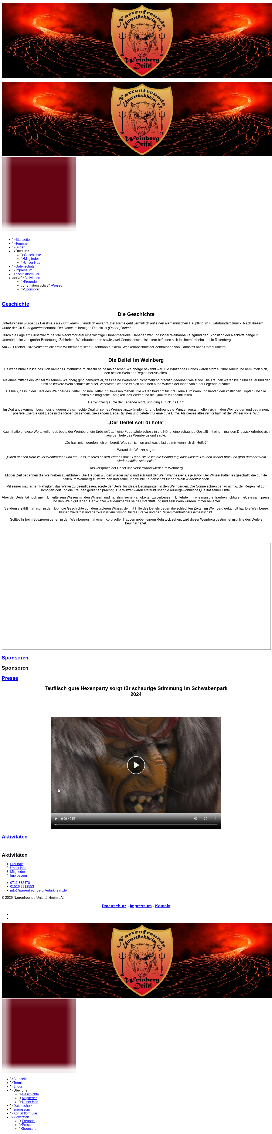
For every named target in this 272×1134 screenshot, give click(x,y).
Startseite (23, 239)
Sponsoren (32, 289)
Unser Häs (32, 262)
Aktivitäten (32, 278)
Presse (57, 285)
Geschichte (32, 255)
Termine (22, 243)
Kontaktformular (27, 274)
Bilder (20, 247)
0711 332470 (20, 883)
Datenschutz (25, 266)
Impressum (24, 270)
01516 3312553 (22, 886)
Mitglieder (31, 259)
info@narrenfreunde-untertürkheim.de (38, 890)
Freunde (30, 281)
